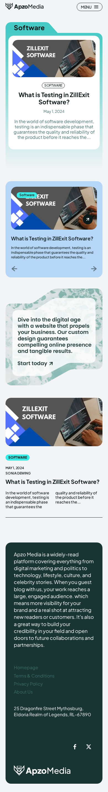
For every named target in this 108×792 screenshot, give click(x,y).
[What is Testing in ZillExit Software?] (54, 58)
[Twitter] (88, 747)
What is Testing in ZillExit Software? (54, 98)
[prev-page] (14, 268)
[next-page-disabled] (93, 268)
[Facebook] (74, 747)
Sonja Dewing (18, 473)
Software (53, 85)
